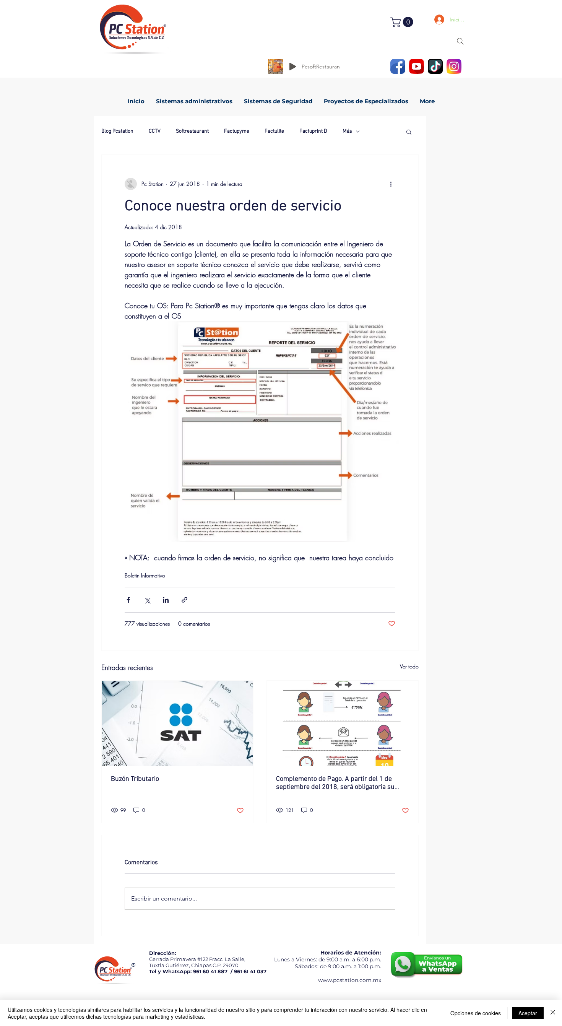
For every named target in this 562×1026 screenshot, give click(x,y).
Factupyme (236, 131)
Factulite (274, 131)
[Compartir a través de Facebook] (128, 599)
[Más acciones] (390, 184)
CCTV (155, 131)
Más (347, 131)
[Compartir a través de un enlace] (184, 599)
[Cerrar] (552, 1013)
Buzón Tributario (135, 779)
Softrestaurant (192, 131)
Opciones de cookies (475, 1013)
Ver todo (409, 666)
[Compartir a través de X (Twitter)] (147, 599)
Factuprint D (313, 131)
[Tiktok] (435, 66)
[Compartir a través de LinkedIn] (165, 599)
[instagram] (454, 66)
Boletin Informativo (145, 575)
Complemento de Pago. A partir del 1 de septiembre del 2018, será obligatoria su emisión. (335, 783)
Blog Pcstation (117, 131)
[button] (403, 22)
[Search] (460, 41)
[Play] (292, 66)
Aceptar (527, 1013)
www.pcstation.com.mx (349, 980)
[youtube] (416, 66)
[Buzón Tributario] (177, 723)
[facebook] (397, 66)
